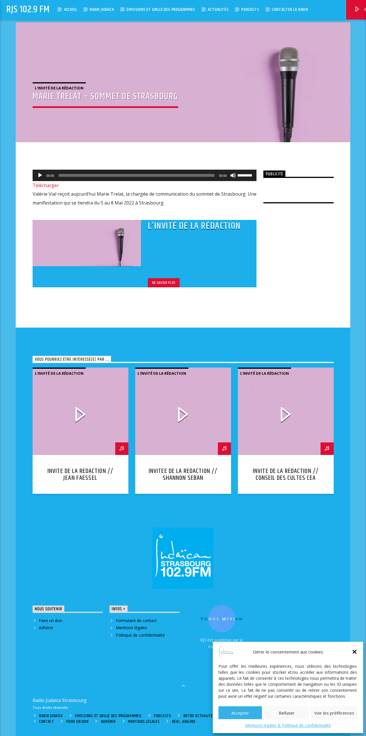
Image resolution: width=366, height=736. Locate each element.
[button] (354, 652)
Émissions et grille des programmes (161, 9)
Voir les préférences (334, 713)
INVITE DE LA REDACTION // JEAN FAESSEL (80, 474)
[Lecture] (40, 175)
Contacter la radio (290, 9)
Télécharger (46, 185)
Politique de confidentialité (140, 635)
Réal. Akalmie (184, 722)
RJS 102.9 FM (28, 9)
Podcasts (250, 9)
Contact (46, 722)
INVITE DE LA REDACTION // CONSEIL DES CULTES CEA (286, 474)
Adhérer (46, 627)
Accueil (70, 9)
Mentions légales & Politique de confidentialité (288, 725)
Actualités (218, 9)
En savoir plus (164, 283)
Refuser (287, 713)
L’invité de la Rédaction (194, 226)
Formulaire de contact (136, 620)
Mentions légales (131, 627)
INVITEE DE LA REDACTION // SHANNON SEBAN (183, 474)
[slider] (246, 175)
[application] (145, 175)
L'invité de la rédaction (59, 88)
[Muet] (233, 175)
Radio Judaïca (102, 9)
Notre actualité (198, 716)
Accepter (240, 713)
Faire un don (50, 620)
